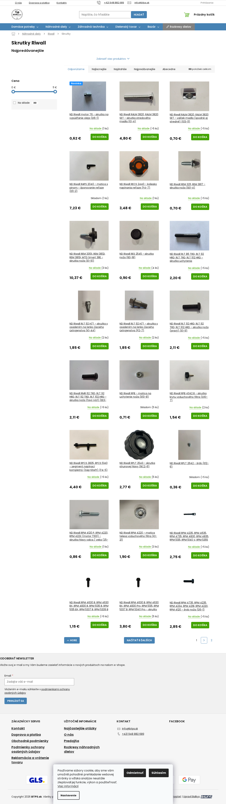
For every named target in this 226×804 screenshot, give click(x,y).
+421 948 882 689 (133, 734)
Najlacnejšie (99, 69)
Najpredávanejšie (144, 69)
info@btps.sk (130, 728)
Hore (73, 640)
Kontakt (18, 728)
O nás (18, 2)
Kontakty (62, 2)
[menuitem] (25, 26)
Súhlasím (159, 773)
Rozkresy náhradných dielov (82, 749)
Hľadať (139, 14)
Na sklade (27, 103)
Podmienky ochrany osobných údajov (28, 749)
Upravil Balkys (191, 796)
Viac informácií (68, 786)
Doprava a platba (39, 2)
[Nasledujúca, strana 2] (204, 640)
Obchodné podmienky (29, 741)
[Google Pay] (189, 780)
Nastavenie (68, 795)
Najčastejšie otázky (80, 728)
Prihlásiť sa (15, 701)
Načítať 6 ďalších (139, 640)
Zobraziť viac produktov (111, 59)
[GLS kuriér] (37, 780)
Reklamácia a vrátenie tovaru (30, 760)
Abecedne (169, 69)
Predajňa (71, 741)
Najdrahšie (120, 69)
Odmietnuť (134, 773)
